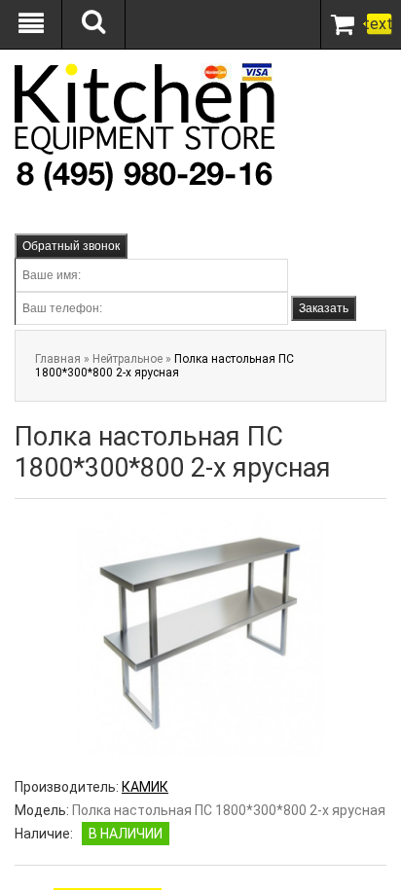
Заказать (323, 308)
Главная (58, 359)
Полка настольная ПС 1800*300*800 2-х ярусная (164, 365)
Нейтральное (127, 359)
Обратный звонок (71, 246)
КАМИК (145, 787)
